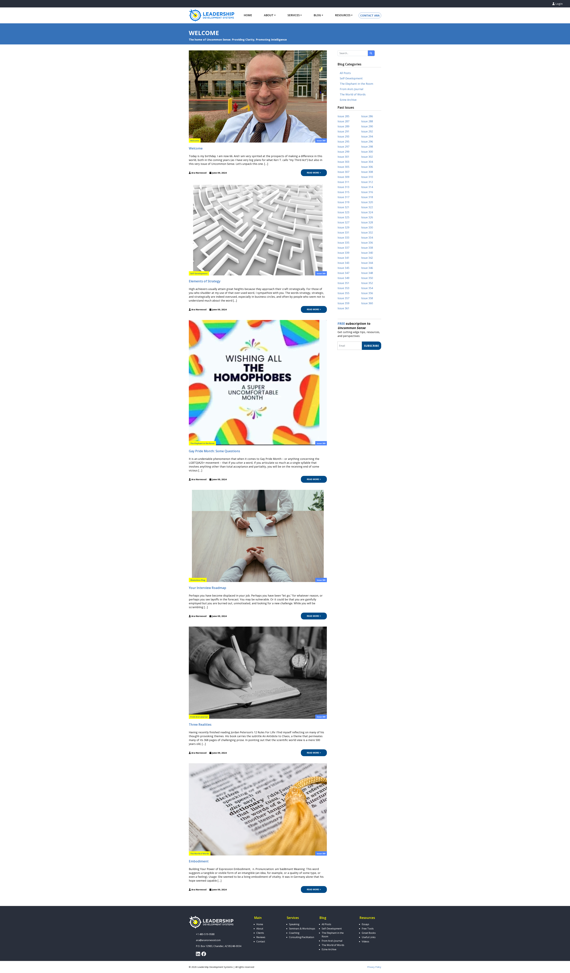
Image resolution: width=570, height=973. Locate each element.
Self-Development (199, 273)
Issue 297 (343, 146)
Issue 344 (367, 263)
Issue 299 (343, 151)
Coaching (294, 933)
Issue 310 (367, 177)
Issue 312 (367, 182)
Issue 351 (343, 283)
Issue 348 (367, 273)
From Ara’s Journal (351, 89)
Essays (365, 924)
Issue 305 (343, 167)
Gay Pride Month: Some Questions (214, 451)
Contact (260, 941)
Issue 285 (343, 116)
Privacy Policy (374, 966)
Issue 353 (343, 288)
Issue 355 (343, 293)
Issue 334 (367, 237)
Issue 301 (343, 156)
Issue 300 (367, 151)
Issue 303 (343, 161)
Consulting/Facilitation (301, 937)
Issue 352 (367, 283)
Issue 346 (367, 268)
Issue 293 (343, 136)
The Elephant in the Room (202, 443)
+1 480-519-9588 (205, 934)
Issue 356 (367, 293)
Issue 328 (367, 222)
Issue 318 (367, 197)
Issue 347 (343, 273)
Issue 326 (367, 217)
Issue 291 (343, 131)
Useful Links (369, 937)
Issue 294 (367, 136)
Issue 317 (343, 197)
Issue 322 (367, 207)
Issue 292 (367, 131)
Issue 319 (343, 202)
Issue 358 (367, 298)
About (259, 928)
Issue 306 (367, 167)
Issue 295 (343, 141)
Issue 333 (343, 237)
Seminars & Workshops (302, 928)
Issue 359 (343, 303)
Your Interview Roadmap (207, 588)
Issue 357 (343, 298)
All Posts (345, 73)
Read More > (314, 172)
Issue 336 (367, 242)
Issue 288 (367, 121)
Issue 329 (343, 227)
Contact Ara (370, 15)
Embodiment (199, 861)
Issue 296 (367, 141)
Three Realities (200, 724)
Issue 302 (367, 156)
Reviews (260, 937)
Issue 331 (343, 232)
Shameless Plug (197, 580)
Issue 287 (343, 121)
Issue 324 (367, 212)
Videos (365, 941)
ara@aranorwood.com (208, 940)
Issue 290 (367, 126)
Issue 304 (367, 161)
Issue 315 (343, 192)
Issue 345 (343, 268)
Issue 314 (367, 187)
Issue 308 (367, 172)
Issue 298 (367, 146)
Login (559, 3)
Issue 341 (343, 257)
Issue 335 (343, 242)
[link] (198, 954)
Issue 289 (343, 126)
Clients (260, 933)
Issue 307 (343, 172)
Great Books (369, 933)
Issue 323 (343, 212)
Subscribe (371, 345)
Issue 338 (367, 247)
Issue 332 (367, 232)
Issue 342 (367, 257)
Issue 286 (367, 116)
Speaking (294, 924)
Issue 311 (343, 182)
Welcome (194, 140)
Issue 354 (367, 288)
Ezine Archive (348, 100)
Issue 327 (343, 222)
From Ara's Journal (199, 717)
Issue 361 (343, 308)
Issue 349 (343, 278)
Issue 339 (343, 252)
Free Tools (368, 928)
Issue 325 (343, 217)
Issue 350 (367, 278)
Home (248, 15)
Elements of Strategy (204, 281)
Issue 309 (321, 140)
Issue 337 (343, 247)
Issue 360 (367, 303)
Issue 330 (367, 227)
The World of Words (199, 853)
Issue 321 (343, 207)
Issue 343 (343, 263)
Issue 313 (343, 187)
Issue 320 (367, 202)
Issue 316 (367, 192)
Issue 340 (367, 252)
